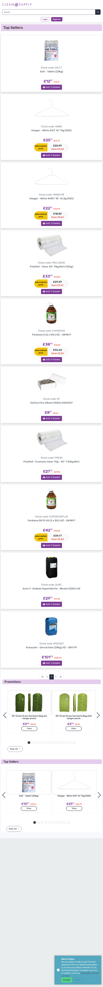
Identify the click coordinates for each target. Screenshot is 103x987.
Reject (77, 980)
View (29, 728)
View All (14, 749)
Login (45, 19)
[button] (29, 742)
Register (57, 19)
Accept (66, 980)
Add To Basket (52, 87)
